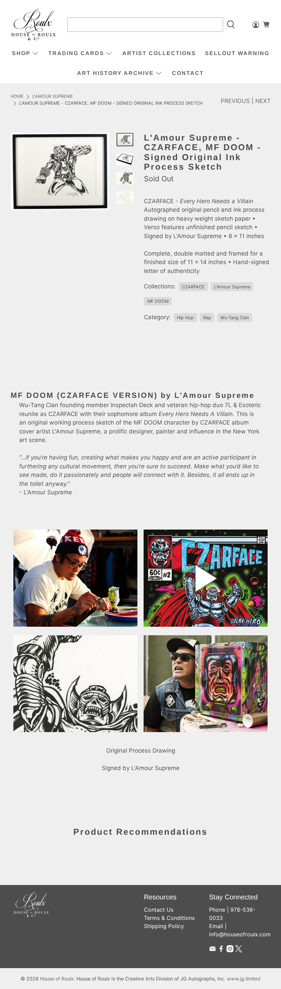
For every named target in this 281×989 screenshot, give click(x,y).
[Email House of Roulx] (212, 950)
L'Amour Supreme (52, 96)
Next (263, 100)
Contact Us (158, 909)
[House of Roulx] (33, 25)
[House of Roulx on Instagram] (230, 950)
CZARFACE (193, 286)
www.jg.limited (243, 978)
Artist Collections (159, 53)
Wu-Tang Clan (234, 317)
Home (17, 96)
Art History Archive (115, 73)
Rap (207, 317)
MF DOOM (158, 301)
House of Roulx (57, 978)
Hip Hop (185, 317)
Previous (235, 100)
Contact (188, 73)
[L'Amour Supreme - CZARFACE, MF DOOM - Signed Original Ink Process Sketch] (60, 171)
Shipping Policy (164, 926)
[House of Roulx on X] (238, 950)
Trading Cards (76, 53)
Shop (21, 53)
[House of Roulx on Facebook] (221, 950)
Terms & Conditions (169, 917)
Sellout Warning (237, 53)
